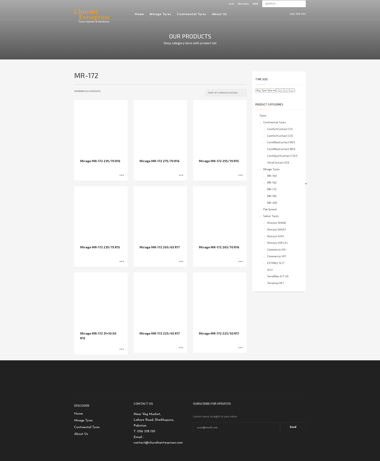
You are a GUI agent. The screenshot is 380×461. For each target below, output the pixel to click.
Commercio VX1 (276, 256)
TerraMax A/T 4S (278, 276)
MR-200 (272, 202)
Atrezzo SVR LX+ (277, 242)
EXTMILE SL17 (275, 263)
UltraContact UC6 (278, 162)
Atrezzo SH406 (276, 222)
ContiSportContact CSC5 (282, 155)
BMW (255, 3)
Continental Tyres (274, 122)
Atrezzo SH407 (276, 229)
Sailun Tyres (271, 216)
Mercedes (243, 3)
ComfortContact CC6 (280, 135)
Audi (231, 3)
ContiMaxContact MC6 (281, 149)
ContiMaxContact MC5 (281, 142)
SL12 (270, 269)
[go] (302, 3)
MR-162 (272, 182)
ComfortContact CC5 (280, 129)
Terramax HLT (275, 283)
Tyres (262, 115)
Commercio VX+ (277, 249)
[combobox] (285, 90)
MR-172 (271, 189)
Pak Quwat (270, 209)
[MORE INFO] (122, 175)
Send (293, 427)
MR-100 (272, 175)
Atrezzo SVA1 (275, 236)
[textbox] (285, 90)
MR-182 (272, 196)
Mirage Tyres (271, 169)
